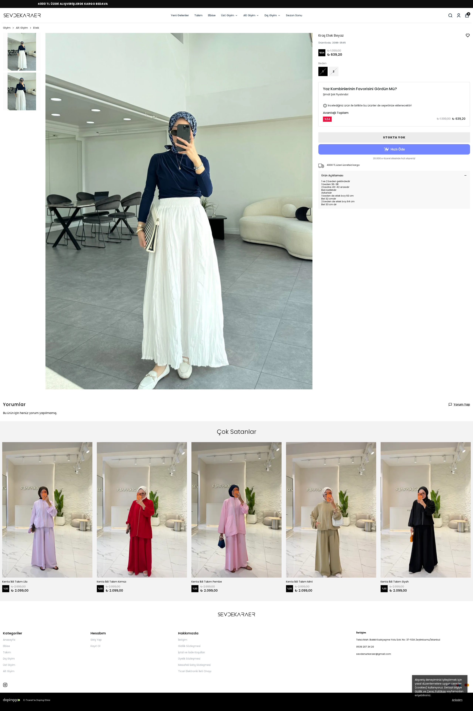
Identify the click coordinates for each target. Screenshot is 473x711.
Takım (198, 15)
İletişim (182, 640)
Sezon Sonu (294, 15)
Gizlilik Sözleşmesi (189, 646)
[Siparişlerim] (458, 15)
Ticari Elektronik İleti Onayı (194, 671)
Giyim (7, 28)
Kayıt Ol (95, 646)
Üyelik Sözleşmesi (189, 658)
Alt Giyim (249, 15)
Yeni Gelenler (180, 15)
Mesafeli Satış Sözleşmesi (194, 665)
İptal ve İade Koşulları (191, 652)
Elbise (212, 15)
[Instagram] (5, 685)
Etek (36, 28)
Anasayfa (9, 640)
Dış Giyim (271, 15)
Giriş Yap (96, 640)
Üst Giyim (227, 15)
